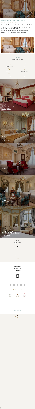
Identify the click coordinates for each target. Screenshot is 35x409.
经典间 (4, 105)
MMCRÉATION (25, 312)
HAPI (29, 312)
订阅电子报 (17, 258)
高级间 (4, 137)
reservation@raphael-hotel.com (17, 271)
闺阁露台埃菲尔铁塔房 (9, 232)
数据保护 (15, 310)
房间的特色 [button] (17, 57)
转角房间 (5, 200)
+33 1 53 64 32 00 (18, 270)
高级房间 (5, 168)
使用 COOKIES (19, 310)
